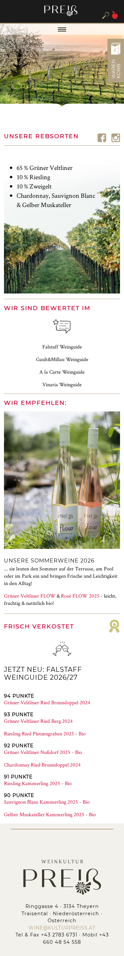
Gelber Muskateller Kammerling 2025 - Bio (50, 814)
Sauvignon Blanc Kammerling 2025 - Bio (47, 801)
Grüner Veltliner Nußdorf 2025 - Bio (43, 752)
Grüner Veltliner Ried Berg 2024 (38, 720)
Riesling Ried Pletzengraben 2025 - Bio (45, 733)
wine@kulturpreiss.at (62, 928)
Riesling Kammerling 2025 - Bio (38, 783)
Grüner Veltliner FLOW (30, 595)
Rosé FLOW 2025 (80, 595)
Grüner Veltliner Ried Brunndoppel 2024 (47, 702)
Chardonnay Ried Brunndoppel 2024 (42, 764)
